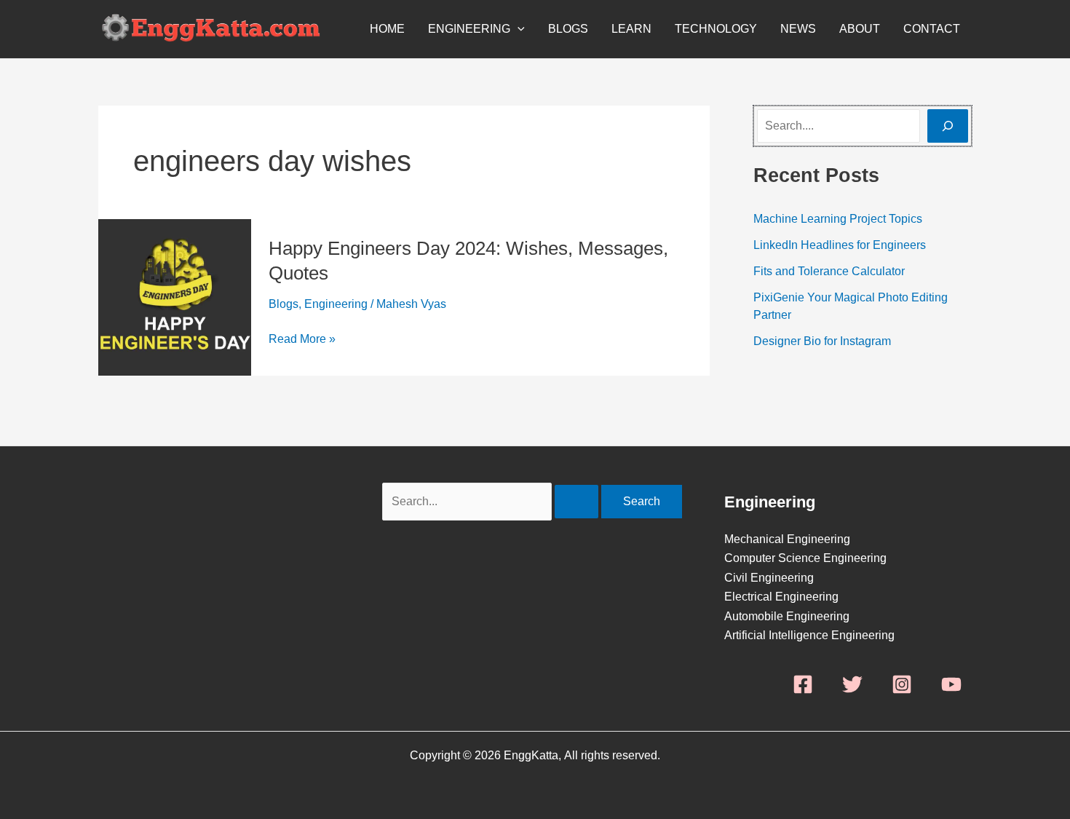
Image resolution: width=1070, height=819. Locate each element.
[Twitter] (852, 684)
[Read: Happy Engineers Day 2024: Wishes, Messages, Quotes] (174, 296)
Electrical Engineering (781, 596)
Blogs (568, 29)
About (859, 29)
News (798, 29)
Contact (931, 29)
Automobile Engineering (786, 616)
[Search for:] (491, 501)
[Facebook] (802, 684)
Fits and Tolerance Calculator (829, 271)
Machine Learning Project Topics (837, 219)
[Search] (947, 126)
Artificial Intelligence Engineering (809, 635)
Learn (631, 29)
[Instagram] (901, 684)
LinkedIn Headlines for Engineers (839, 245)
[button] (517, 29)
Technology (716, 29)
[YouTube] (951, 684)
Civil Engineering (769, 577)
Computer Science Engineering (805, 558)
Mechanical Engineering (787, 539)
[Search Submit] (576, 501)
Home (387, 29)
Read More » (302, 339)
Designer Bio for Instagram (822, 341)
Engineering (469, 29)
